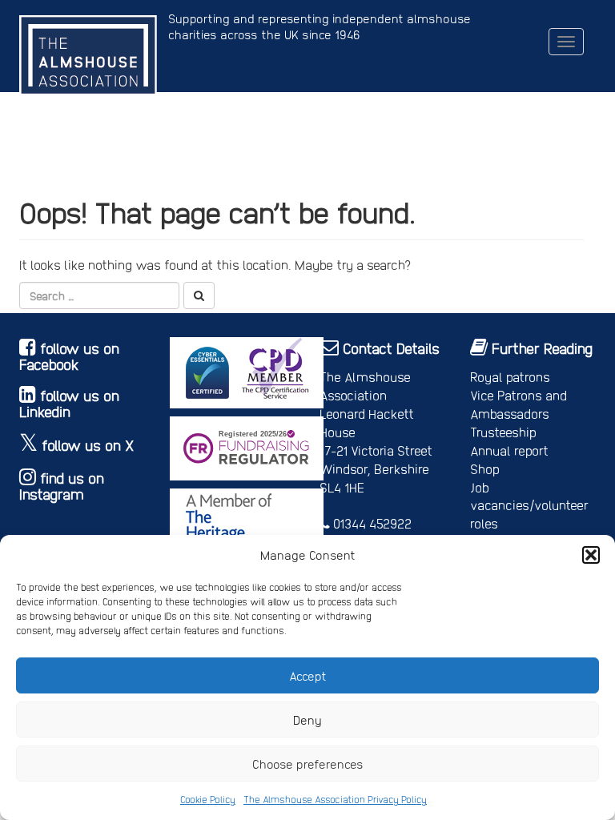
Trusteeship (503, 432)
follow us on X (88, 444)
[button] (591, 555)
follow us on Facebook (69, 356)
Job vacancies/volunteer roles (529, 506)
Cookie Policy (207, 799)
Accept (308, 676)
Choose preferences (308, 764)
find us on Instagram (61, 485)
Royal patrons (510, 376)
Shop (485, 468)
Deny (307, 720)
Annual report (509, 450)
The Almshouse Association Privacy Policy (335, 799)
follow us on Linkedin (69, 403)
